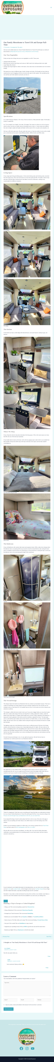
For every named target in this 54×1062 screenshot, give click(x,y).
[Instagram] (27, 1048)
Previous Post (5, 936)
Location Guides (17, 889)
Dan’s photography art (21, 827)
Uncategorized (13, 47)
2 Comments (7, 47)
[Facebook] (21, 1048)
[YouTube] (32, 1048)
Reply (49, 956)
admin (8, 959)
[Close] (6, 901)
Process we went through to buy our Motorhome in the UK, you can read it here (22, 815)
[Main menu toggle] (51, 7)
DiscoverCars (31, 907)
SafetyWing (30, 913)
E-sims (9, 889)
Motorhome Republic (27, 910)
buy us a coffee (31, 827)
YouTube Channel (39, 889)
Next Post (49, 936)
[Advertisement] (27, 25)
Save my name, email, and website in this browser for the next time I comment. (23, 1004)
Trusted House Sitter (43, 920)
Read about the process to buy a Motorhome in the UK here (24, 51)
